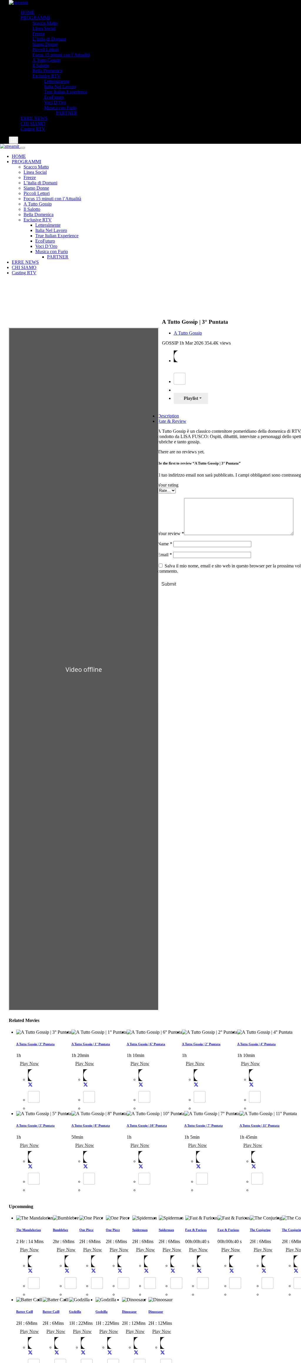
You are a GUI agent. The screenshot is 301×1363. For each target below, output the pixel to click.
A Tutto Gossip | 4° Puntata (256, 1044)
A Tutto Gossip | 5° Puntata (35, 1125)
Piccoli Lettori (45, 49)
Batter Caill (24, 1311)
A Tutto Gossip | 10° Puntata (147, 1125)
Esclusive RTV (46, 76)
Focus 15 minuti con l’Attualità (61, 54)
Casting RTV (33, 128)
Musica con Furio (60, 107)
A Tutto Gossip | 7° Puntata (203, 1125)
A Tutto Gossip (46, 60)
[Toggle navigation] (13, 140)
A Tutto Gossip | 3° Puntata (35, 1044)
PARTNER (66, 113)
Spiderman (140, 1230)
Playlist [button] (190, 398)
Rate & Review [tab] (172, 421)
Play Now (29, 1063)
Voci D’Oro (55, 102)
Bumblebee (60, 1230)
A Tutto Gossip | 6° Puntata (146, 1044)
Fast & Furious (196, 1230)
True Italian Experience (65, 91)
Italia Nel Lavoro (60, 86)
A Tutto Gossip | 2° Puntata (201, 1044)
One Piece (86, 1230)
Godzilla (75, 1311)
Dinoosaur (129, 1311)
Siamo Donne (45, 44)
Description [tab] (168, 415)
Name (165, 543)
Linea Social (44, 28)
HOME (28, 12)
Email (165, 554)
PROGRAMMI (35, 17)
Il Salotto (40, 65)
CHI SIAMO (33, 123)
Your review (171, 533)
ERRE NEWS (34, 118)
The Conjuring (260, 1230)
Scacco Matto (45, 23)
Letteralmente (56, 81)
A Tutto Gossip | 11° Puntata (260, 1125)
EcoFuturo (54, 97)
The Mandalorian (28, 1230)
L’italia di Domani (49, 38)
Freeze (38, 33)
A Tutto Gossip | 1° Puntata (90, 1044)
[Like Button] (179, 378)
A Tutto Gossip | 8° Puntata (90, 1125)
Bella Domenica (47, 70)
